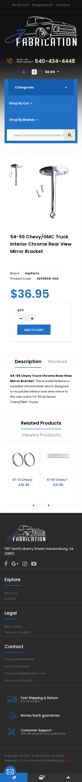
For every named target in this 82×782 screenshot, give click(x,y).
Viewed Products (41, 435)
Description (28, 361)
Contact (10, 599)
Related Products (41, 423)
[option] (52, 192)
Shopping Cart (42, 5)
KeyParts (32, 273)
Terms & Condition (18, 632)
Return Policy (14, 626)
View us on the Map (19, 680)
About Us (11, 593)
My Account (20, 5)
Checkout (63, 5)
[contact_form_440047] (10, 771)
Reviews (57, 361)
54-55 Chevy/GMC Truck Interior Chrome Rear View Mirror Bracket (41, 244)
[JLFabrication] (41, 45)
